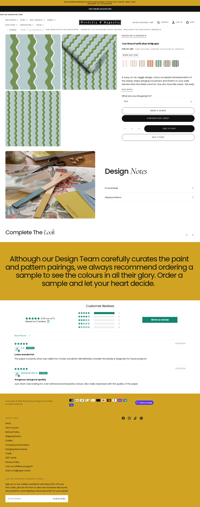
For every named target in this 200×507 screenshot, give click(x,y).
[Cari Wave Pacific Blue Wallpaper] (158, 63)
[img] (21, 343)
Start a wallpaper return (18, 470)
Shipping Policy (13, 436)
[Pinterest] (141, 418)
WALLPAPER (10, 20)
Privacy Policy (12, 462)
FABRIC (50, 20)
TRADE (39, 25)
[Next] (193, 235)
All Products (35, 29)
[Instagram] (129, 418)
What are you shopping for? (137, 96)
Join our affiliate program (19, 466)
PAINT (22, 20)
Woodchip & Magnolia (134, 35)
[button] (11, 15)
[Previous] (187, 235)
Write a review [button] (160, 319)
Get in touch (12, 427)
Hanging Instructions (16, 449)
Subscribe (59, 498)
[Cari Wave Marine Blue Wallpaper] (175, 63)
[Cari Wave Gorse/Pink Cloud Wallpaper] (150, 63)
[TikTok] (135, 418)
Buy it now (158, 137)
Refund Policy (12, 432)
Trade (8, 453)
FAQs (8, 423)
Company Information (17, 444)
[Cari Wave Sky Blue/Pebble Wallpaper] (142, 63)
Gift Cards (10, 457)
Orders (9, 440)
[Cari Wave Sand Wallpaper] (133, 63)
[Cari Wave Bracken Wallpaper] (167, 63)
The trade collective (100, 9)
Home (23, 29)
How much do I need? (158, 118)
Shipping (155, 49)
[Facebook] (123, 418)
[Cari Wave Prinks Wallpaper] (125, 63)
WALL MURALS (36, 20)
